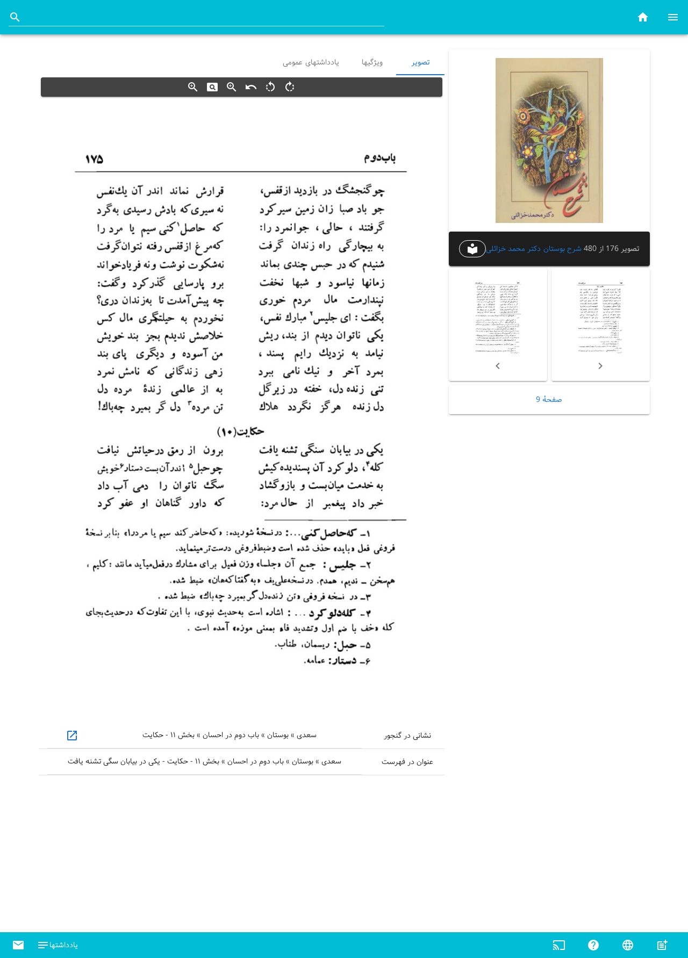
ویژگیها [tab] (371, 62)
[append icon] (15, 17)
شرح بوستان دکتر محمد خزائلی (533, 249)
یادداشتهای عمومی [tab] (311, 62)
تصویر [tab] (420, 62)
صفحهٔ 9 (549, 400)
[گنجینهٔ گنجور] (642, 17)
